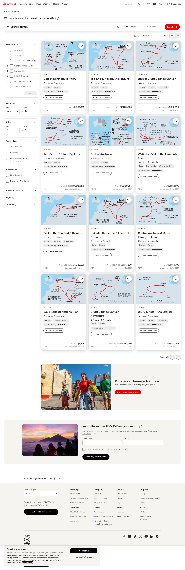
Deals (56, 4)
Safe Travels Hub (77, 503)
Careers (97, 507)
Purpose (144, 489)
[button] (81, 45)
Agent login (75, 521)
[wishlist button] (81, 46)
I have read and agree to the (106, 449)
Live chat (120, 498)
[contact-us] (161, 4)
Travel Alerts (75, 507)
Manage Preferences (84, 557)
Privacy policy (99, 512)
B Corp (142, 494)
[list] (177, 36)
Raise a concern (123, 516)
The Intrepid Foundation (150, 498)
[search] (130, 4)
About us (97, 494)
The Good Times (100, 498)
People (143, 503)
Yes (51, 478)
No (60, 478)
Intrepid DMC (99, 503)
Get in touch (122, 494)
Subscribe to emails (41, 512)
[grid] (172, 36)
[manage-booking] (155, 4)
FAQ (118, 503)
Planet (142, 507)
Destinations (26, 4)
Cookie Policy (27, 563)
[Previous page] (172, 357)
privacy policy (120, 449)
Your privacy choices (105, 516)
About (65, 4)
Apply (30, 93)
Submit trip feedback (79, 498)
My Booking (75, 494)
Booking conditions (78, 516)
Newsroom (121, 512)
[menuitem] (9, 4)
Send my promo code (96, 457)
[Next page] (178, 357)
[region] (52, 555)
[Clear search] (118, 27)
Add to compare (55, 97)
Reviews (120, 507)
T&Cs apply (43, 505)
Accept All (84, 551)
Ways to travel (43, 4)
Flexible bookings (77, 512)
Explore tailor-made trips (127, 392)
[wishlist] (148, 4)
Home (7, 11)
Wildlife (143, 512)
